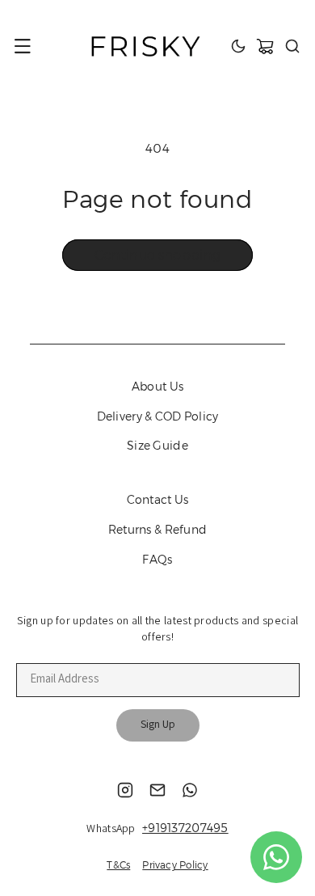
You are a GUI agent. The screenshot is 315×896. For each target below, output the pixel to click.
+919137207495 (185, 828)
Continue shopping (157, 255)
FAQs (157, 559)
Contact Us (158, 499)
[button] (22, 46)
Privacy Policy (175, 865)
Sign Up (158, 725)
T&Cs (118, 865)
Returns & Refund (157, 529)
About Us (157, 386)
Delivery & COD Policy (158, 416)
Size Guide (157, 445)
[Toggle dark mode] (238, 46)
